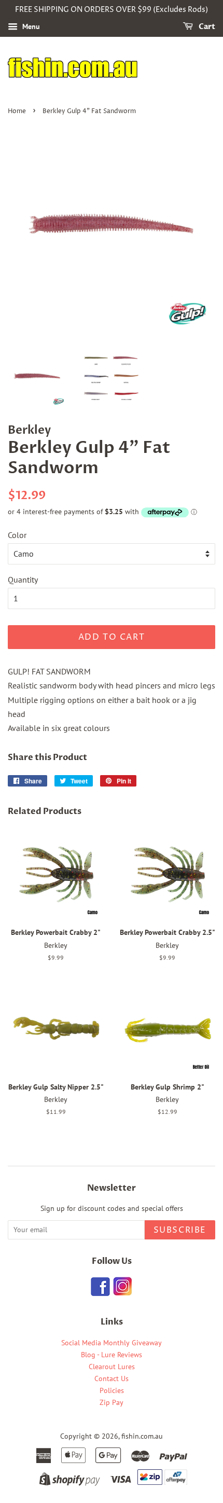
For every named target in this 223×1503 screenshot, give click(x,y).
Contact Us (111, 1378)
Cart (206, 27)
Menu (30, 26)
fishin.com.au (142, 1436)
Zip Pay (111, 1402)
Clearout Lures (112, 1366)
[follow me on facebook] (100, 1293)
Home (17, 111)
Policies (112, 1390)
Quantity (23, 579)
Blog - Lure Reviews (111, 1354)
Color (17, 535)
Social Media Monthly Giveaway (111, 1342)
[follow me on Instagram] (122, 1293)
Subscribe (180, 1230)
